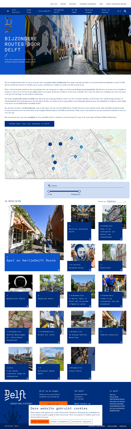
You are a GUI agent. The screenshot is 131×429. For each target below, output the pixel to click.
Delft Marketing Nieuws (117, 399)
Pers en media (114, 397)
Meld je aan (53, 404)
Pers (101, 3)
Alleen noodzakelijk (60, 421)
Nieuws (63, 3)
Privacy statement (97, 426)
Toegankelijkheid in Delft (117, 406)
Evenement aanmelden (88, 3)
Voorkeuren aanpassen (81, 421)
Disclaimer (112, 426)
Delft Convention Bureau (116, 3)
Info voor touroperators (117, 408)
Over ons (53, 3)
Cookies (122, 426)
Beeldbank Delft (114, 410)
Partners (72, 3)
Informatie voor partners (117, 401)
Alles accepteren (40, 421)
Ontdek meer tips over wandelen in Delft (29, 124)
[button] (53, 169)
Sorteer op (102, 201)
